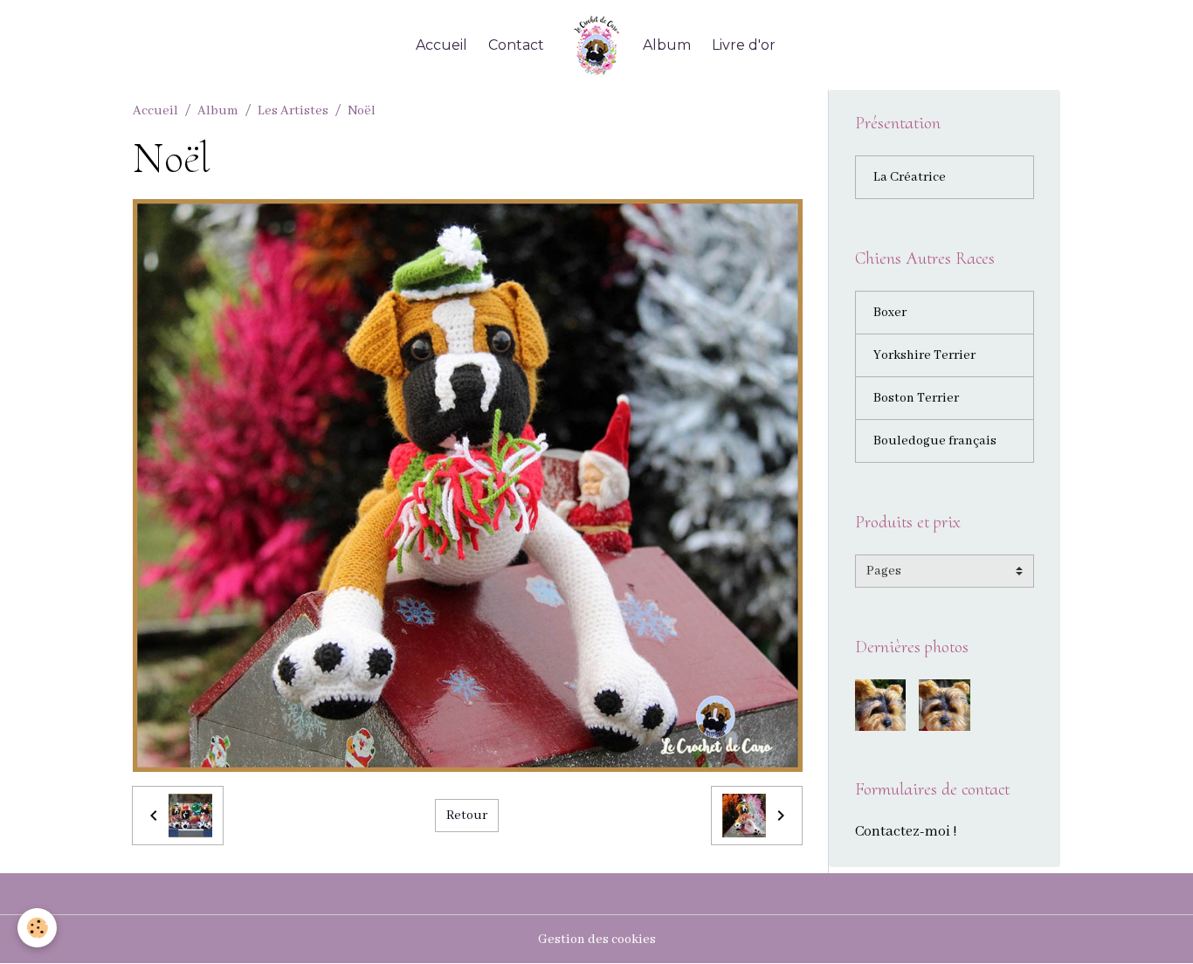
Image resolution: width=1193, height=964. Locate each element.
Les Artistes (293, 111)
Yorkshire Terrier (924, 355)
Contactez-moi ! (906, 832)
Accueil (441, 45)
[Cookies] (37, 927)
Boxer (890, 312)
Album (667, 45)
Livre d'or (744, 45)
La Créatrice (909, 177)
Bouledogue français (934, 441)
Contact (516, 45)
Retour (466, 815)
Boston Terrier (916, 398)
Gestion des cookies (597, 939)
